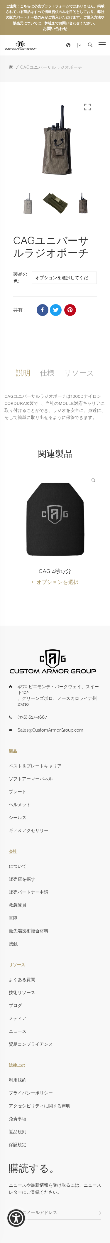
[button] (75, 45)
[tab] (23, 373)
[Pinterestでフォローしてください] (70, 310)
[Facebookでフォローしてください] (42, 310)
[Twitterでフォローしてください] (56, 310)
